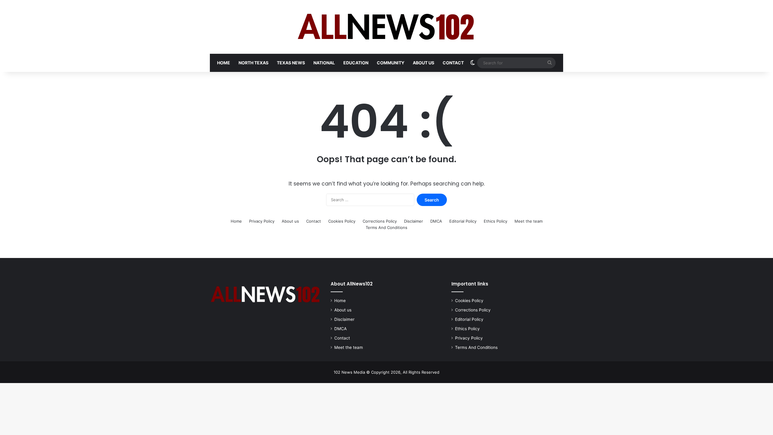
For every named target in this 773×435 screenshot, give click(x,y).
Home (223, 62)
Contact (453, 62)
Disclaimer (413, 221)
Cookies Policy (341, 221)
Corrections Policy (380, 221)
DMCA (436, 221)
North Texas (253, 62)
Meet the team (529, 221)
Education (355, 62)
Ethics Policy (495, 221)
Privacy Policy (261, 221)
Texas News (291, 62)
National (324, 62)
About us (423, 62)
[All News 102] (386, 27)
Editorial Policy (462, 221)
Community (390, 62)
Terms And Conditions (386, 227)
